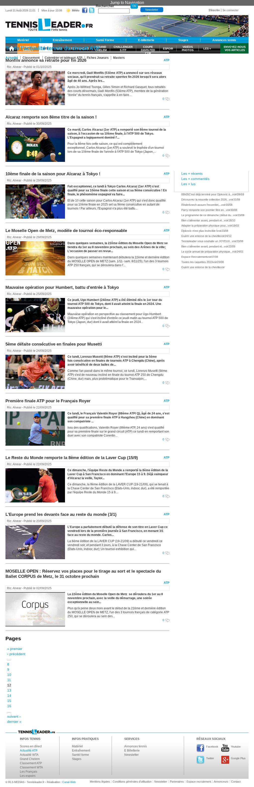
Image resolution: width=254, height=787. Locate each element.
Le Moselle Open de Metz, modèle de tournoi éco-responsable (66, 230)
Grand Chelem (30, 759)
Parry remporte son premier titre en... (203, 209)
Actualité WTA (29, 755)
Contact (236, 781)
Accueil (11, 48)
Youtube (236, 746)
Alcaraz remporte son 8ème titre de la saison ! (51, 117)
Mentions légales (100, 781)
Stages (76, 759)
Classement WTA (31, 767)
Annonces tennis (135, 746)
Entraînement (81, 750)
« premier (14, 649)
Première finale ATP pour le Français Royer (48, 401)
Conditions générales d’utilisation (132, 781)
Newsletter (151, 9)
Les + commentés (195, 179)
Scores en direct (31, 746)
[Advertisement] (211, 68)
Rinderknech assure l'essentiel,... (201, 204)
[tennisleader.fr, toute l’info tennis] (49, 23)
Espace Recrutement (194, 256)
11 (9, 680)
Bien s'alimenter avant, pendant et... (202, 220)
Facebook (212, 746)
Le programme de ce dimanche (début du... (207, 215)
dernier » (14, 722)
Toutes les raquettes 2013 (197, 262)
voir (234, 194)
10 (9, 675)
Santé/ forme (80, 755)
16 (9, 706)
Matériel (77, 746)
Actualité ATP (28, 750)
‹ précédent (16, 654)
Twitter (210, 758)
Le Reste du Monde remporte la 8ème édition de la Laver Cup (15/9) (71, 457)
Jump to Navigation (127, 2)
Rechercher (105, 6)
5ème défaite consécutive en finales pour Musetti (53, 344)
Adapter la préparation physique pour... (204, 225)
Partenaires (177, 781)
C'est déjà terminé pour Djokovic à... (210, 194)
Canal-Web (69, 782)
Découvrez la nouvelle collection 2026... (205, 199)
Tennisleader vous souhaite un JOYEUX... (206, 241)
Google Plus (238, 758)
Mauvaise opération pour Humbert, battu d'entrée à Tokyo (62, 287)
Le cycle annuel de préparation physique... (206, 251)
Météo (75, 10)
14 (9, 696)
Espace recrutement (199, 781)
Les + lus (188, 184)
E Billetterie (132, 750)
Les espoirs (27, 776)
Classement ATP (31, 763)
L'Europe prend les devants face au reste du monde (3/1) (61, 514)
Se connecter (230, 10)
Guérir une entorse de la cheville (200, 235)
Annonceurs (221, 781)
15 (9, 701)
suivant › (14, 716)
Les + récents (192, 173)
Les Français (28, 771)
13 (9, 690)
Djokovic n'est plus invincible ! (199, 230)
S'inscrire (214, 10)
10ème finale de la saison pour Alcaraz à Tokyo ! (52, 174)
